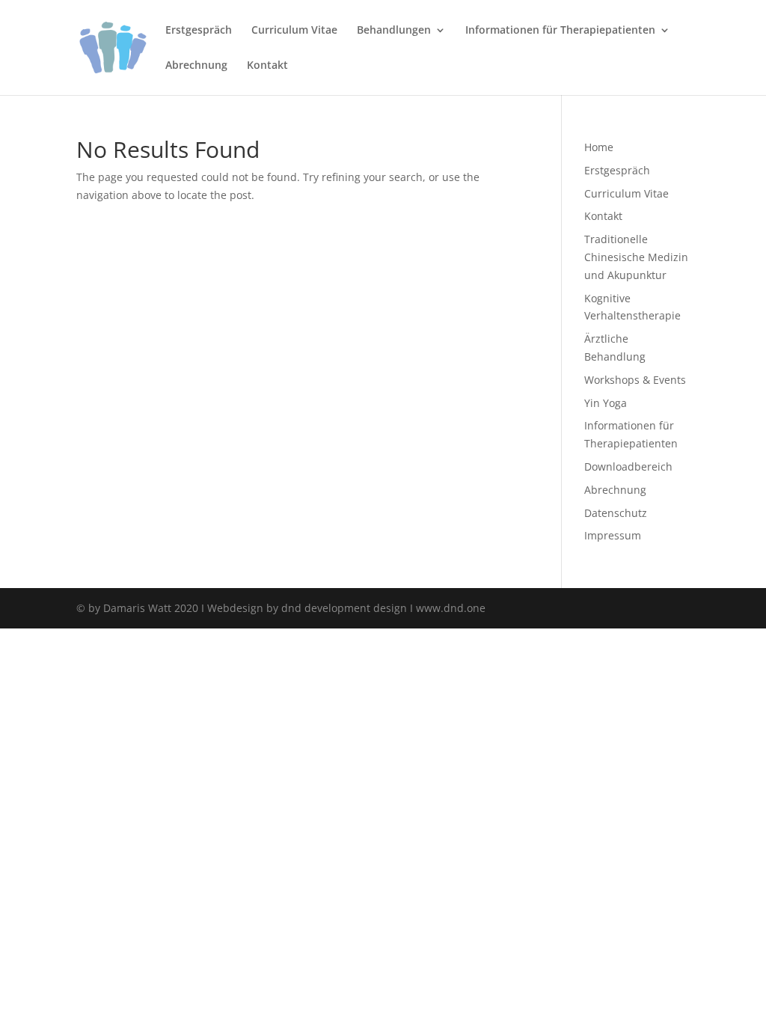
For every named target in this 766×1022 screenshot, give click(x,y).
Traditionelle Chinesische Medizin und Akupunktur (636, 257)
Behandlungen (394, 31)
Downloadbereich (628, 466)
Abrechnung (196, 66)
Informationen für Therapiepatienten (560, 31)
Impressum (612, 535)
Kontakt (267, 66)
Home (598, 147)
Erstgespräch (198, 31)
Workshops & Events (635, 380)
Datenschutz (615, 513)
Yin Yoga (605, 403)
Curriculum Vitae (294, 31)
